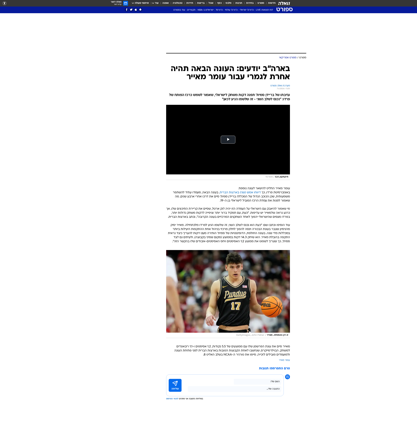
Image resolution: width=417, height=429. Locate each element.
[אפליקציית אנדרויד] (140, 10)
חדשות (272, 3)
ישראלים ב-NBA (206, 10)
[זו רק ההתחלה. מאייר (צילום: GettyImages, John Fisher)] (228, 294)
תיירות (189, 3)
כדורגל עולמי (231, 10)
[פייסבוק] (127, 10)
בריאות (201, 3)
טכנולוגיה (177, 3)
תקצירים (191, 10)
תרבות (238, 3)
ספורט (261, 3)
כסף (219, 3)
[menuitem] (270, 3)
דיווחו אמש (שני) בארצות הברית (240, 192)
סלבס (228, 3)
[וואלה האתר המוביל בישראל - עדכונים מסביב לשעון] (284, 3)
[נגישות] (4, 3)
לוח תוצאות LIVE (264, 10)
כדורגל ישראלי (247, 10)
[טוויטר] (131, 10)
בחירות (250, 3)
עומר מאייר (284, 360)
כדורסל (219, 10)
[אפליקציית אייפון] (136, 10)
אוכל (210, 3)
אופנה (165, 3)
